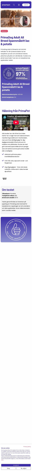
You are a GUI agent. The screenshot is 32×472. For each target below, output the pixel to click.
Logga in (26, 4)
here (2, 460)
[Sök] (14, 5)
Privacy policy (27, 446)
